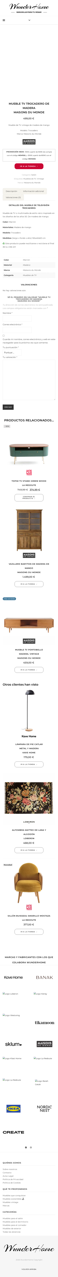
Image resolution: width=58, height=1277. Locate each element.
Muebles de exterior (12, 1228)
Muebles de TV (29, 179)
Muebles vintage (10, 1202)
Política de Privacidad (13, 1179)
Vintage (40, 179)
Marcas (6, 1205)
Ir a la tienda (28, 166)
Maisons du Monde (32, 183)
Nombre (7, 313)
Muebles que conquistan (14, 1195)
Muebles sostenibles (12, 1199)
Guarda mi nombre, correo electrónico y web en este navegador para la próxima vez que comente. (29, 341)
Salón (33, 175)
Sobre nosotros (10, 1169)
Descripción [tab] (11, 191)
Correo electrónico (12, 324)
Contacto (7, 1172)
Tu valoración (10, 357)
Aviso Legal (8, 1176)
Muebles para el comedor (14, 1225)
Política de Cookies (12, 1183)
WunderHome (29, 6)
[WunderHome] (29, 1248)
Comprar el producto (29, 497)
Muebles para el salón (13, 1218)
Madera (26, 265)
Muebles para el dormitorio (15, 1222)
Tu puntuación (11, 347)
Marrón (26, 260)
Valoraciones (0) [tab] (13, 197)
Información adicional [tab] (33, 191)
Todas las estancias (12, 1232)
